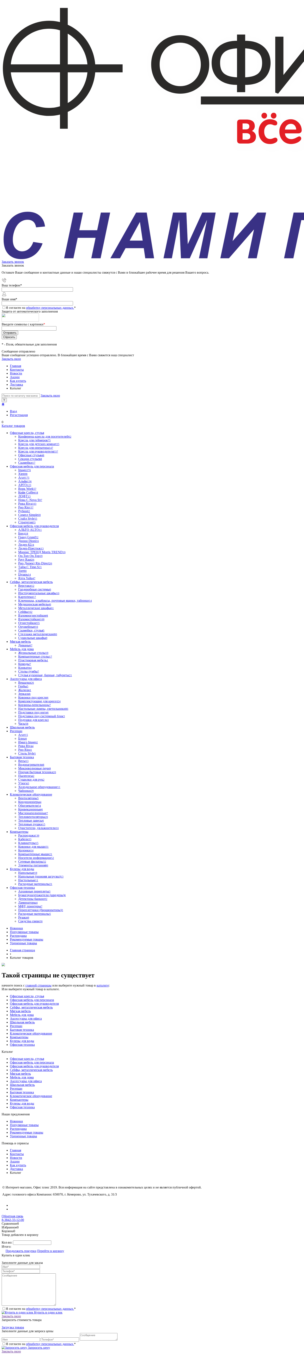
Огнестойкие (29, 623)
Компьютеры (19, 1037)
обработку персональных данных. (50, 307)
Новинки (16, 928)
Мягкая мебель (20, 1011)
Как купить (18, 381)
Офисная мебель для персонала (32, 1000)
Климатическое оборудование (31, 1033)
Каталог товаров (13, 426)
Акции (15, 377)
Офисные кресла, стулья (27, 996)
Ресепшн (16, 1026)
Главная (15, 366)
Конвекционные (30, 809)
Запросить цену (38, 1347)
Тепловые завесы (31, 820)
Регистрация (19, 415)
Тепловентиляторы (33, 817)
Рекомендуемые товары (26, 939)
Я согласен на (41, 307)
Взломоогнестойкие (33, 615)
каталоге (103, 985)
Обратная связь (12, 1216)
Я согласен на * (41, 1308)
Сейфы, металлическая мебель (31, 1007)
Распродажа (18, 935)
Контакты (17, 369)
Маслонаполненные (33, 813)
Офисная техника (22, 1044)
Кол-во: (7, 1242)
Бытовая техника (22, 1029)
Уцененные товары (23, 943)
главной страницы (38, 985)
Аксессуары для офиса (26, 1018)
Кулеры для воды (22, 1041)
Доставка (16, 384)
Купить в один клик (47, 1312)
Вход (13, 411)
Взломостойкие (31, 619)
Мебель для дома (22, 1015)
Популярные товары (24, 932)
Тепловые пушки (31, 824)
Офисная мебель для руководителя (34, 1003)
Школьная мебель (22, 1022)
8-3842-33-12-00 (13, 1220)
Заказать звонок (13, 261)
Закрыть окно (11, 359)
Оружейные (28, 626)
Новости (16, 373)
